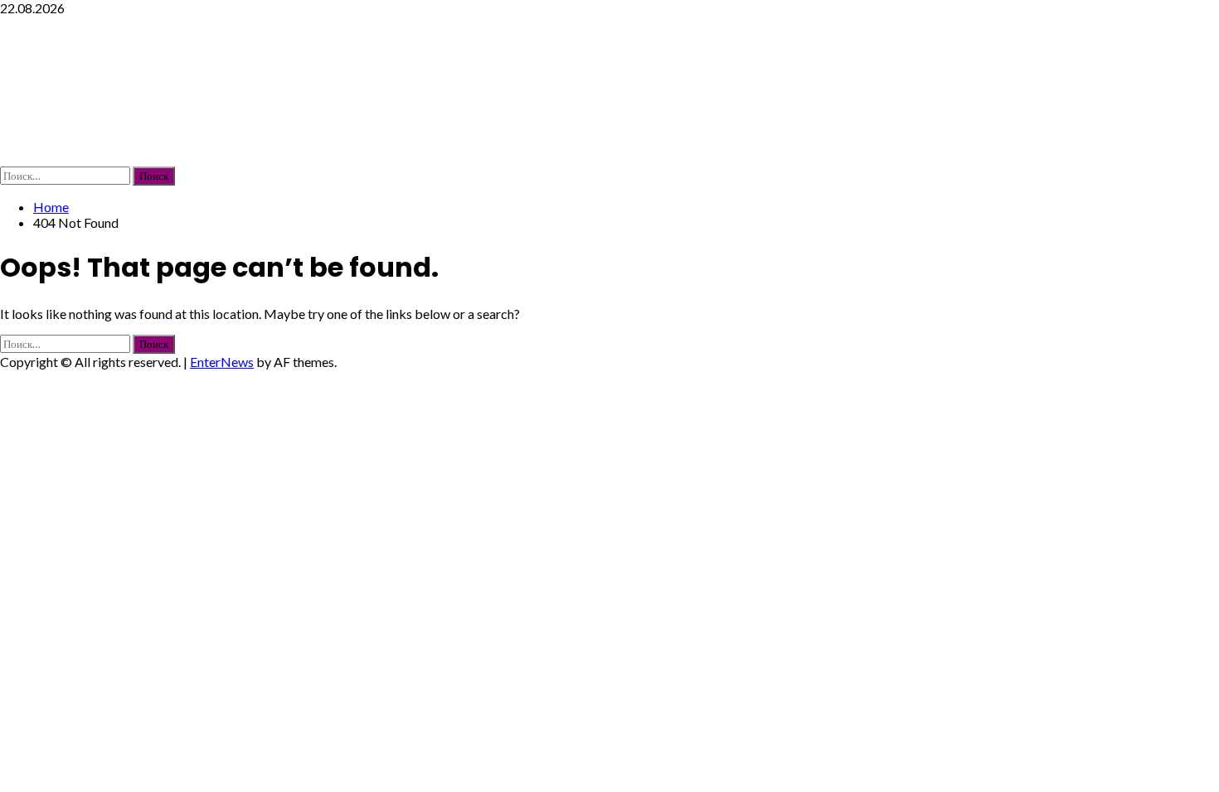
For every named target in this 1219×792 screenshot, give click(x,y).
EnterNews (222, 361)
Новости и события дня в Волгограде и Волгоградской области (579, 90)
